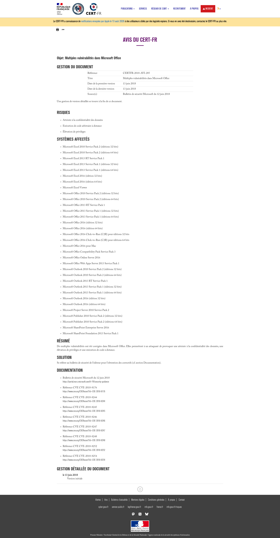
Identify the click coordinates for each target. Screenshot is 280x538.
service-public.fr (118, 507)
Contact (182, 499)
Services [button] (143, 8)
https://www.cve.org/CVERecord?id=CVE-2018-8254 (84, 459)
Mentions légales (137, 499)
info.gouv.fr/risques (174, 507)
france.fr (160, 507)
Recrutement (179, 8)
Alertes (98, 499)
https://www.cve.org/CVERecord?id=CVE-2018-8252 (84, 450)
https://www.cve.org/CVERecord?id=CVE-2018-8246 (84, 420)
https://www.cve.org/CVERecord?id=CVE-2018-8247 (84, 430)
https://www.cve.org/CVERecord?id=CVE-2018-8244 (84, 401)
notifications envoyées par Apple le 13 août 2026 (102, 21)
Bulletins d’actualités (119, 499)
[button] (219, 8)
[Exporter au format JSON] (63, 29)
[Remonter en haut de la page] (140, 489)
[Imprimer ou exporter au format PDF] (57, 30)
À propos (194, 8)
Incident (209, 8)
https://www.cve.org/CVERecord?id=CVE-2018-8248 (84, 440)
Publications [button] (127, 8)
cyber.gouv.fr (103, 507)
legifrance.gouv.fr (134, 507)
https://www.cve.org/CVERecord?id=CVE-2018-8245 (84, 411)
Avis (106, 499)
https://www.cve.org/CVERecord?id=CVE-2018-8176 (84, 391)
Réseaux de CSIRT (159, 8)
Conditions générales (156, 499)
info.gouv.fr (149, 507)
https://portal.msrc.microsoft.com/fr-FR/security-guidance (86, 381)
